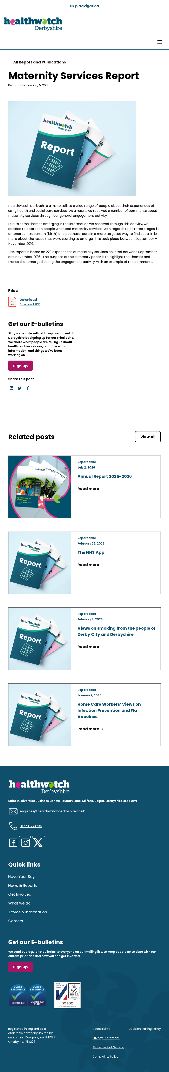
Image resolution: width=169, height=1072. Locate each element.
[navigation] (33, 24)
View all (147, 436)
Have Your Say (21, 876)
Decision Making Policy (145, 1029)
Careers (15, 920)
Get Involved (19, 894)
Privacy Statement (106, 1038)
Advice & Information (27, 912)
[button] (159, 42)
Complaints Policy (105, 1056)
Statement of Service (108, 1047)
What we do (19, 903)
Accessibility (101, 1029)
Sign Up (20, 365)
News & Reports (22, 885)
